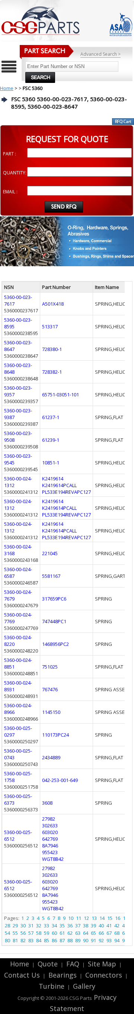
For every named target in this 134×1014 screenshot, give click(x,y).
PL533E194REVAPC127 (66, 492)
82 (23, 940)
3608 (47, 802)
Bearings (62, 974)
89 (77, 940)
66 (101, 933)
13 (94, 918)
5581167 (51, 576)
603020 (50, 832)
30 (23, 925)
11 (78, 918)
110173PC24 (55, 734)
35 (62, 925)
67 (109, 933)
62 (70, 933)
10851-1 (50, 462)
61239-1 (50, 440)
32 (38, 925)
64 (85, 933)
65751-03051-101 (60, 394)
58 (38, 933)
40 (101, 925)
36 (70, 925)
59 (46, 933)
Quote (48, 963)
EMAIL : (10, 192)
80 (7, 940)
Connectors (103, 974)
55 (15, 933)
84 (38, 940)
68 (116, 933)
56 (23, 933)
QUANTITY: (14, 173)
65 (93, 933)
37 (77, 925)
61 (62, 933)
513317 (50, 326)
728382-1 (52, 371)
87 (62, 940)
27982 (48, 818)
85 (46, 940)
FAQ (72, 963)
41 (109, 925)
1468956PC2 (55, 644)
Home (6, 88)
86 (54, 940)
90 (85, 940)
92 (101, 940)
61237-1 (50, 417)
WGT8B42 (53, 859)
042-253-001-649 (60, 780)
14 (102, 918)
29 (15, 925)
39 (93, 925)
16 (117, 918)
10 (70, 918)
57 (31, 933)
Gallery (84, 986)
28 (7, 925)
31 (31, 925)
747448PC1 (54, 621)
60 (54, 933)
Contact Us (22, 974)
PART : (9, 154)
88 (70, 940)
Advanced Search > (100, 54)
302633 (50, 825)
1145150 (51, 712)
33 (46, 925)
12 (86, 918)
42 (116, 925)
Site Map (102, 963)
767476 (50, 689)
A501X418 (53, 303)
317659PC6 (54, 598)
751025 (50, 666)
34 (54, 925)
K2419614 (52, 478)
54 (7, 933)
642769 (50, 839)
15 (109, 918)
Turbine (51, 986)
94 (116, 940)
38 (85, 925)
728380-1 (52, 349)
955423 (50, 852)
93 (109, 940)
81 (15, 940)
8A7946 (50, 845)
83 (31, 940)
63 (77, 933)
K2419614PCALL (59, 485)
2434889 (51, 757)
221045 (50, 553)
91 (93, 940)
